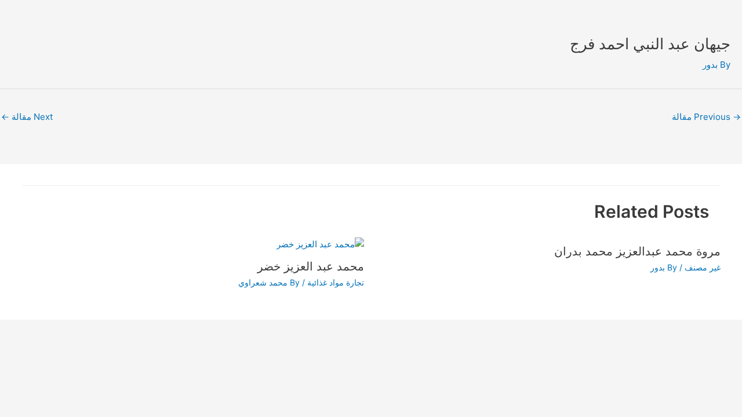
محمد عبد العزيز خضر (310, 266)
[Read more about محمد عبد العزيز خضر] (320, 243)
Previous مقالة (706, 116)
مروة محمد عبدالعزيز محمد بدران (637, 251)
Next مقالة (27, 116)
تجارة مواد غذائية (335, 282)
